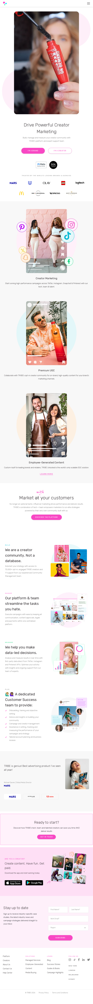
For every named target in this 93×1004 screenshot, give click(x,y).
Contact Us (7, 969)
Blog (49, 960)
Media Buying (31, 972)
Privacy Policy (44, 993)
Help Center (7, 973)
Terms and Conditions (60, 993)
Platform (6, 956)
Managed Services (33, 960)
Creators (6, 960)
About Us (6, 964)
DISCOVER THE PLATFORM (46, 517)
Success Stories (53, 964)
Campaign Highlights (55, 972)
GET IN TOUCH (46, 837)
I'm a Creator (60, 151)
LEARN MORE (46, 474)
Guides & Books (53, 968)
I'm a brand (33, 151)
